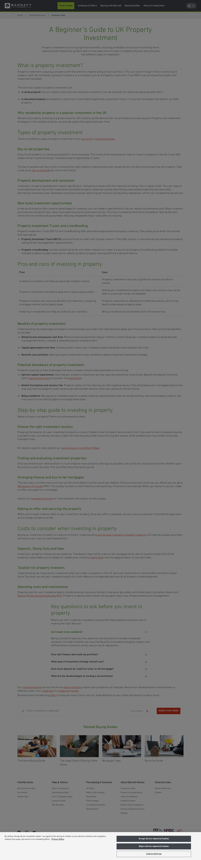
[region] (100, 846)
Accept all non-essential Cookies (154, 839)
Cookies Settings (153, 854)
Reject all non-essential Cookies (154, 846)
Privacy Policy (58, 839)
